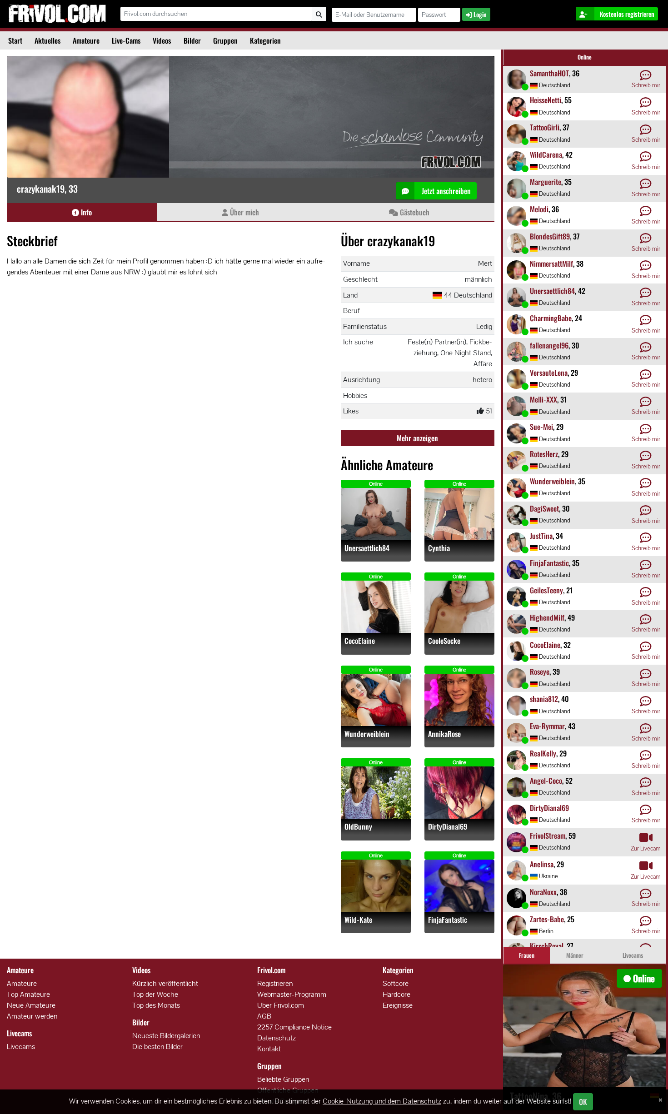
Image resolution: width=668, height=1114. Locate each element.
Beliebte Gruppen (283, 1079)
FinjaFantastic (447, 919)
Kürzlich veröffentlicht (165, 983)
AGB (264, 1016)
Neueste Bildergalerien (166, 1035)
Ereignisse (398, 1005)
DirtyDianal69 (447, 826)
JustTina (541, 535)
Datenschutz (276, 1038)
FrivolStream (547, 835)
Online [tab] (585, 57)
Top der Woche (155, 994)
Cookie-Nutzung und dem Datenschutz (382, 1101)
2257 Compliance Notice (294, 1027)
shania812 (544, 698)
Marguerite (545, 181)
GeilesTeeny (546, 590)
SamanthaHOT (549, 73)
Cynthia (439, 548)
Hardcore (396, 994)
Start (15, 40)
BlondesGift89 (550, 236)
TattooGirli (544, 127)
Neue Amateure (31, 1005)
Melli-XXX (543, 399)
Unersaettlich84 (366, 548)
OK (583, 1101)
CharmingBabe (551, 318)
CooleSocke (444, 641)
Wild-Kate (358, 919)
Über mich (243, 212)
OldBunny (358, 826)
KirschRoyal (546, 945)
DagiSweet (544, 508)
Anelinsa (541, 864)
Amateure (86, 40)
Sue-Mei (541, 426)
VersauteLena (549, 372)
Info (85, 212)
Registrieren (275, 983)
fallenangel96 (549, 345)
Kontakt (269, 1049)
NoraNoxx (543, 891)
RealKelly (543, 753)
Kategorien (265, 40)
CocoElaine (359, 641)
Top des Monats (156, 1005)
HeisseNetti (545, 99)
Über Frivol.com (280, 1005)
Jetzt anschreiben (445, 190)
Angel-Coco (546, 780)
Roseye (539, 671)
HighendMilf (547, 617)
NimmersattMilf (551, 263)
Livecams (21, 1046)
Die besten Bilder (157, 1046)
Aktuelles (47, 40)
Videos (162, 40)
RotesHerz (544, 453)
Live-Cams (126, 40)
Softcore (396, 983)
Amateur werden (32, 1016)
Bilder (192, 40)
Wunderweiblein (366, 734)
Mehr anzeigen (417, 438)
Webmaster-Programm (291, 994)
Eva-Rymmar (547, 726)
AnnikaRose (444, 734)
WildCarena (546, 154)
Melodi (539, 209)
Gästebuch (413, 212)
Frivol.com (57, 14)
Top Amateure (28, 994)
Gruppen (225, 40)
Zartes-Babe (547, 919)
